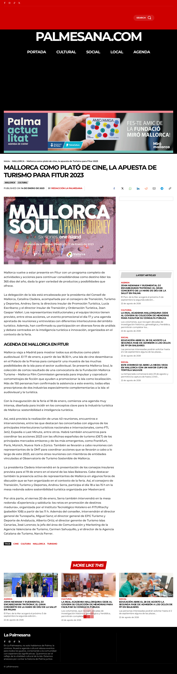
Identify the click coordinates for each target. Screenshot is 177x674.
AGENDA (125, 283)
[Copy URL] (169, 188)
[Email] (153, 188)
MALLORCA (18, 161)
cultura (26, 543)
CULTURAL (22, 182)
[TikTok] (14, 3)
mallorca (39, 543)
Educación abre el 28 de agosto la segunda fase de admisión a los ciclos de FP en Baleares (146, 343)
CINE (16, 543)
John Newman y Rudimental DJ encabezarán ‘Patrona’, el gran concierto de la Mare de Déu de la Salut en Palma (143, 289)
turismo (52, 543)
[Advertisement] (88, 85)
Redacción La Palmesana (66, 188)
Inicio (7, 161)
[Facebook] (4, 3)
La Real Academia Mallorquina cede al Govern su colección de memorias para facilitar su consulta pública (145, 315)
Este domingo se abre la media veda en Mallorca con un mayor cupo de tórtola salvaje (144, 367)
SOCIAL (124, 337)
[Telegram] (161, 188)
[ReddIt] (145, 188)
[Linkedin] (137, 188)
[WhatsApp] (130, 188)
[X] (19, 3)
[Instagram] (9, 3)
